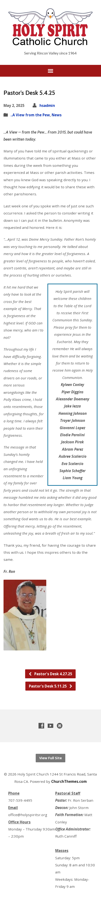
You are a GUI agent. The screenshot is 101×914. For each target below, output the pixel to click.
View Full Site (50, 758)
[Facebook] (41, 725)
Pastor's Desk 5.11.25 (48, 686)
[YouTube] (50, 725)
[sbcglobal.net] (59, 725)
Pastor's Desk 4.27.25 (52, 673)
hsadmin (47, 105)
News (57, 115)
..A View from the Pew (30, 115)
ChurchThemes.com (69, 781)
